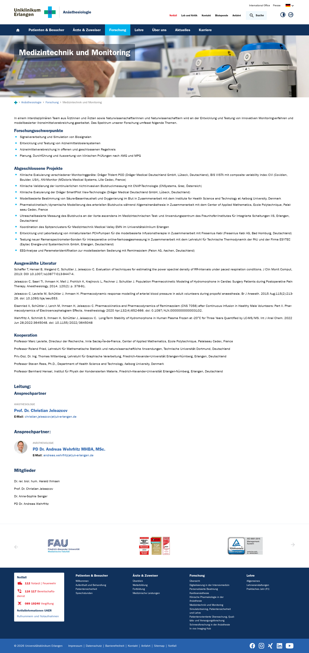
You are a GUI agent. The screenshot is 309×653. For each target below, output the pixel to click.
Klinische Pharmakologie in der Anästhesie (207, 599)
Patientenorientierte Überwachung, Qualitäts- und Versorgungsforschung (212, 618)
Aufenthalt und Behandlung (91, 585)
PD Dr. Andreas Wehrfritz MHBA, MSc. (69, 449)
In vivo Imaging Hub (200, 628)
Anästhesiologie (24, 404)
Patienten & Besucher (92, 575)
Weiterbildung (140, 585)
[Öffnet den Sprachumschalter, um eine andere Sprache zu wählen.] (288, 6)
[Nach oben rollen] (302, 645)
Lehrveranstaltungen (258, 585)
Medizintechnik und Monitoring (206, 604)
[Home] (17, 29)
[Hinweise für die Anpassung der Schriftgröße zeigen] (290, 15)
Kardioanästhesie (199, 593)
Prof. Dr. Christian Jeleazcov (41, 410)
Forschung (197, 575)
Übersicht (195, 580)
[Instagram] (261, 646)
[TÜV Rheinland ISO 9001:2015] (245, 546)
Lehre (251, 575)
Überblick (138, 580)
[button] (292, 546)
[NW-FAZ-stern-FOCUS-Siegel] (154, 546)
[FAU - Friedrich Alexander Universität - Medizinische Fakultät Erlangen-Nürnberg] (63, 546)
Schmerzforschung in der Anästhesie (210, 624)
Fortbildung (139, 589)
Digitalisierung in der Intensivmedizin (209, 585)
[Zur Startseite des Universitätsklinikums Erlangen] (35, 12)
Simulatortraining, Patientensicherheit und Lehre (210, 611)
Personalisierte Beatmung (204, 589)
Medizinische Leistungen (146, 593)
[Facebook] (252, 646)
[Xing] (270, 646)
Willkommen (82, 580)
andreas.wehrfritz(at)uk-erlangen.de (68, 455)
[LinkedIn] (279, 646)
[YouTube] (289, 646)
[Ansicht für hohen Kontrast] (282, 15)
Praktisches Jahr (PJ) (258, 589)
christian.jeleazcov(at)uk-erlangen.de (51, 417)
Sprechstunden (84, 593)
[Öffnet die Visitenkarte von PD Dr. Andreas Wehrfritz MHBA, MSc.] (20, 447)
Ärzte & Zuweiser (145, 575)
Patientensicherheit (86, 589)
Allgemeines (253, 580)
